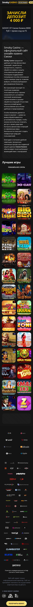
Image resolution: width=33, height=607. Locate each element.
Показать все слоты (16, 167)
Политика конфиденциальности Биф (16, 570)
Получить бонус (16, 603)
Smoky (9, 2)
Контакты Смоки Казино (16, 572)
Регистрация (23, 2)
